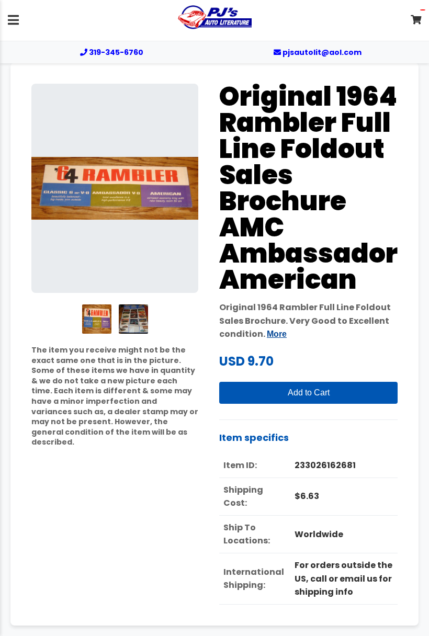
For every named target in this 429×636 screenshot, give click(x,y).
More (277, 334)
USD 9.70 (246, 361)
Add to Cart (309, 392)
